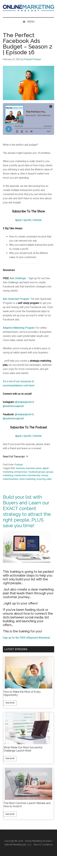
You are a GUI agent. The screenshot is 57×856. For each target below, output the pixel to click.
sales (49, 479)
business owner (34, 468)
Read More (10, 703)
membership (33, 475)
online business (10, 479)
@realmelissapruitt (13, 406)
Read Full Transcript (14, 456)
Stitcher (37, 220)
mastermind (20, 475)
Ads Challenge (18, 278)
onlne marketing (27, 479)
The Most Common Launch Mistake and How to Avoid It (27, 805)
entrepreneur (20, 472)
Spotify (27, 220)
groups (49, 472)
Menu (31, 21)
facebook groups (36, 472)
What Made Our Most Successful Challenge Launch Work (22, 749)
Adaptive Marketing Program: (19, 327)
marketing (8, 475)
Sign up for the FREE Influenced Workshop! (26, 637)
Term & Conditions (43, 844)
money (44, 475)
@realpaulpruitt (23, 401)
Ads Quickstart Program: (16, 298)
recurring (40, 479)
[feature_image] (28, 672)
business (20, 468)
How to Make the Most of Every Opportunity (22, 693)
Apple (18, 220)
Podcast (19, 464)
